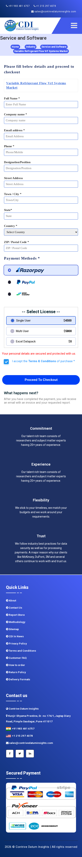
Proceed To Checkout (41, 379)
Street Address (13, 178)
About (12, 600)
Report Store (16, 614)
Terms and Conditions (22, 650)
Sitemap (13, 629)
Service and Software (53, 46)
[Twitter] (20, 754)
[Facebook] (10, 754)
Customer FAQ (17, 657)
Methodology (16, 622)
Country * (10, 225)
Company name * (15, 114)
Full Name (12, 98)
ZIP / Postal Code (16, 242)
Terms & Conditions (42, 361)
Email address (14, 130)
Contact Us (15, 607)
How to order (16, 665)
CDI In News (16, 636)
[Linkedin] (30, 754)
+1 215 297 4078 (46, 6)
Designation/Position (17, 162)
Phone (9, 146)
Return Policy (17, 672)
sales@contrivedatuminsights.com (55, 11)
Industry (30, 46)
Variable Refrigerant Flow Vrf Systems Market (41, 51)
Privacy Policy (17, 643)
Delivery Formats (19, 679)
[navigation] (75, 26)
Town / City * (12, 194)
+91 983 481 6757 (19, 6)
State (8, 210)
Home (15, 46)
